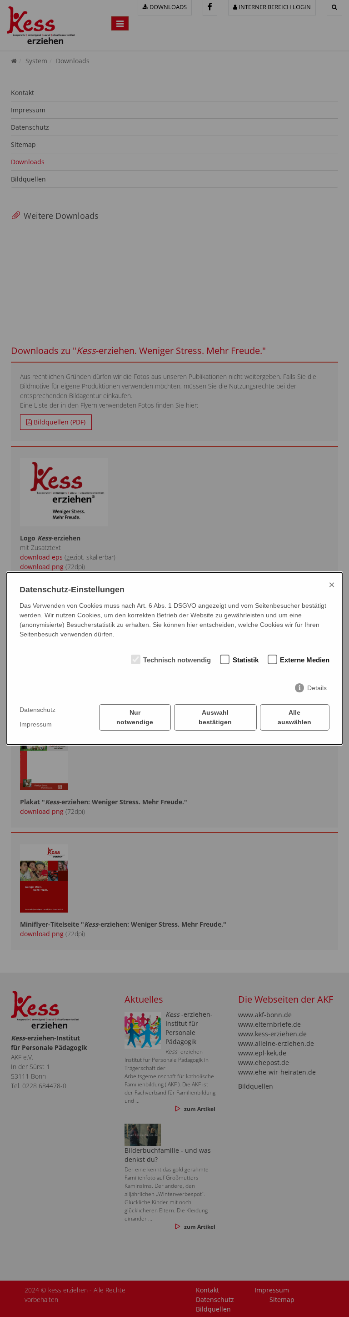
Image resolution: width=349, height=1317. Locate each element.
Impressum (36, 724)
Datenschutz (37, 709)
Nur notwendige (134, 717)
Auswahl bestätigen (215, 717)
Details (317, 687)
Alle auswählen (294, 717)
